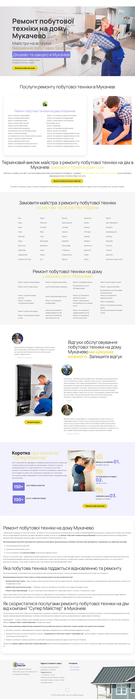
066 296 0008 (74, 667)
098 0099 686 (74, 670)
